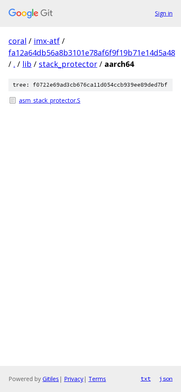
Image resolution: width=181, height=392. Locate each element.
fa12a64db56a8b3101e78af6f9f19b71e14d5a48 (91, 53)
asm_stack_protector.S (49, 100)
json (166, 378)
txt (146, 378)
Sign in (164, 13)
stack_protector (68, 64)
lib (27, 64)
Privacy (73, 379)
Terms (97, 379)
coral (17, 41)
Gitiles (51, 379)
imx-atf (47, 41)
